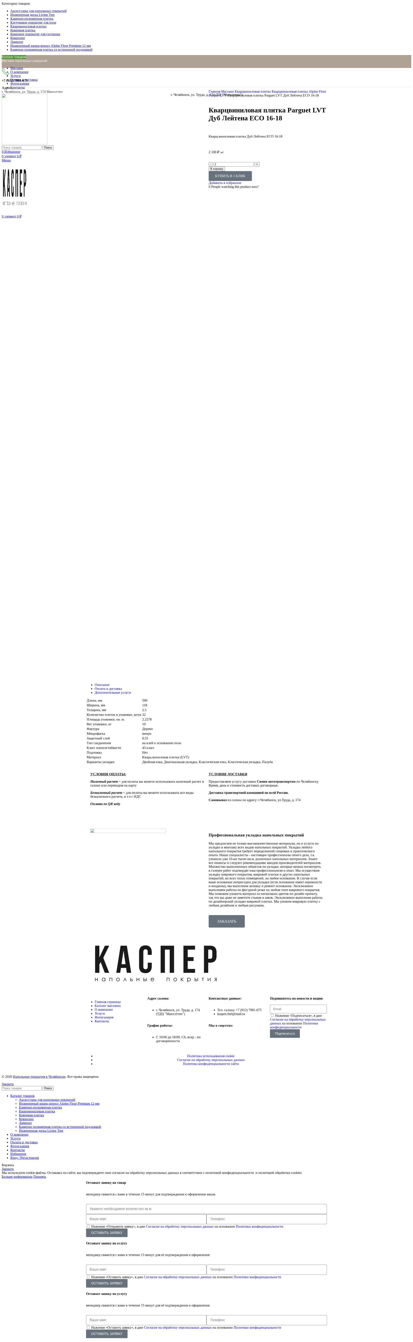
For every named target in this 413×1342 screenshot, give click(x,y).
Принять (39, 1176)
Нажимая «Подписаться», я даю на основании (298, 1021)
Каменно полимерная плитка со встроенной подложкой (60, 1127)
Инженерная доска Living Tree (41, 1130)
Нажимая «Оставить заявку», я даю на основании (186, 1277)
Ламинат (25, 1123)
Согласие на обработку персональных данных (180, 1226)
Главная (215, 91)
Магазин (228, 91)
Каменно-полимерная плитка (40, 1107)
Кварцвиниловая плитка (253, 91)
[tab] (211, 685)
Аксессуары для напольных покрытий (47, 1099)
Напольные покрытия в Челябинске (39, 1076)
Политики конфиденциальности (294, 1025)
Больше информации (17, 1176)
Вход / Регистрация (24, 1157)
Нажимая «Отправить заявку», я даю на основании (187, 1226)
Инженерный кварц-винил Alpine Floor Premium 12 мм (59, 1103)
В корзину (216, 168)
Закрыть (8, 1084)
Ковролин (26, 1119)
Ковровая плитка (31, 1115)
